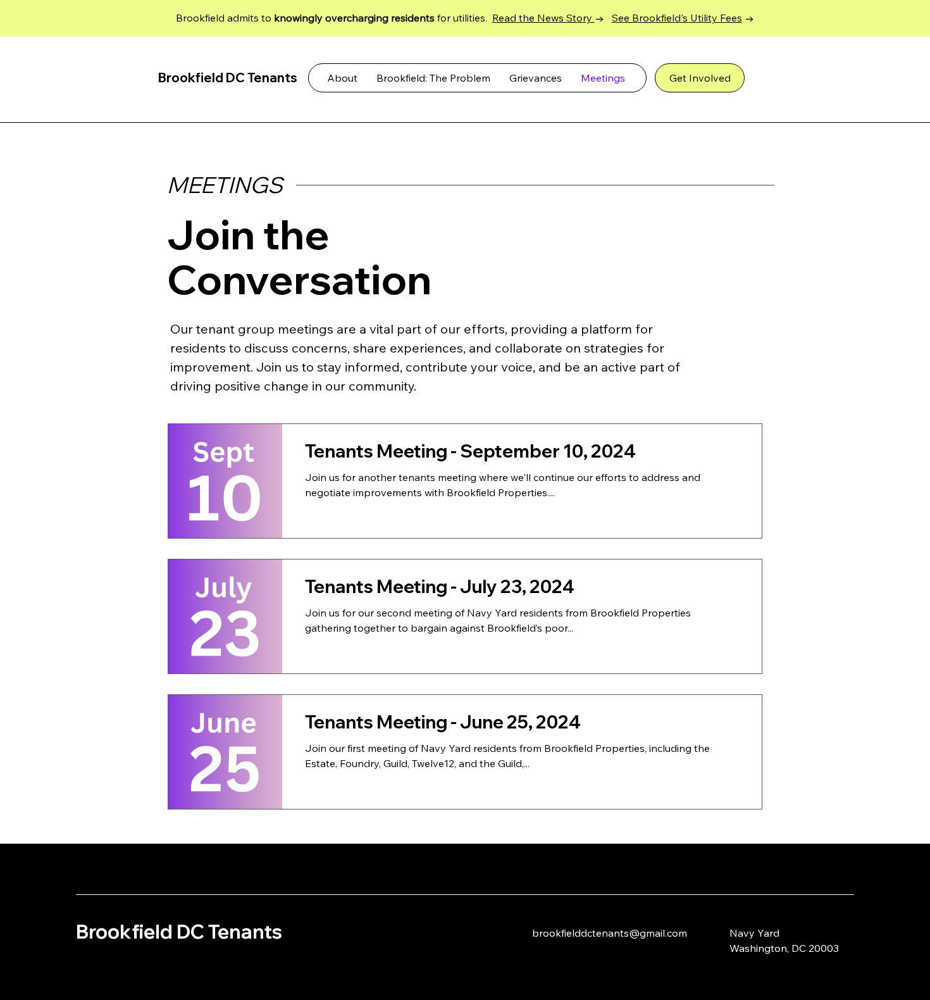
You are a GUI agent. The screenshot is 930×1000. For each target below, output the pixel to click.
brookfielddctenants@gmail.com (609, 933)
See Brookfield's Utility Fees (677, 17)
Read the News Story (543, 17)
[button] (535, 77)
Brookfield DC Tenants (179, 932)
